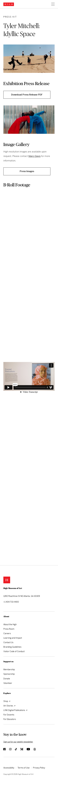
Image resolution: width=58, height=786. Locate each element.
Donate (6, 678)
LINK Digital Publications (14, 710)
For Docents (8, 714)
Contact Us (8, 642)
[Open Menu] (52, 4)
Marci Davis (34, 156)
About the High (10, 624)
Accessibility (8, 767)
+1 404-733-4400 (11, 602)
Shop (5, 701)
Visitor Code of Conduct (14, 651)
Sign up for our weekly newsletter (18, 742)
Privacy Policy (39, 767)
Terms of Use (24, 767)
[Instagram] (12, 750)
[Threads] (35, 750)
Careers (7, 633)
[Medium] (23, 750)
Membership (9, 669)
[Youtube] (30, 750)
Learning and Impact (12, 638)
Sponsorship (9, 674)
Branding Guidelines (12, 647)
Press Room (8, 629)
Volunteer (7, 683)
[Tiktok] (17, 750)
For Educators (9, 719)
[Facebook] (6, 750)
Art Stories (8, 705)
